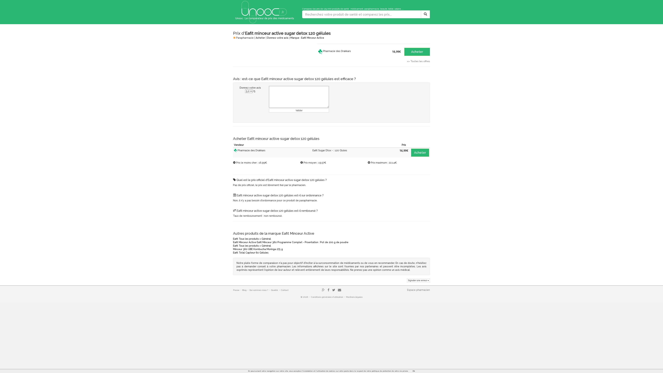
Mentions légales (354, 297)
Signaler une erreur (417, 280)
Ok (414, 371)
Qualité (274, 290)
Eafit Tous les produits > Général (252, 238)
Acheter (260, 37)
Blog (244, 290)
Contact (285, 290)
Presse (236, 290)
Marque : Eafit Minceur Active (307, 37)
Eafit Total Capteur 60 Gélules (250, 252)
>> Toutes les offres (418, 61)
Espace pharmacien (418, 290)
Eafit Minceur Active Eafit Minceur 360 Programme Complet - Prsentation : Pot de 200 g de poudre (290, 242)
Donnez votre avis (277, 37)
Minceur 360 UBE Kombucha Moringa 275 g (258, 249)
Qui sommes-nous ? (258, 290)
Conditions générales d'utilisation (327, 297)
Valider (299, 110)
